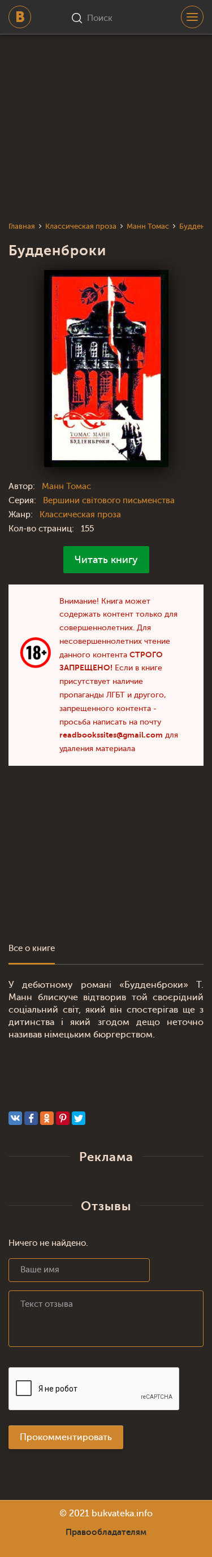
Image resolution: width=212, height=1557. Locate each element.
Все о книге (31, 948)
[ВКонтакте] (15, 1118)
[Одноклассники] (47, 1118)
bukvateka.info (122, 1513)
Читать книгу (106, 559)
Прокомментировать (66, 1437)
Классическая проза (80, 515)
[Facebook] (31, 1118)
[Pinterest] (63, 1118)
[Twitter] (78, 1118)
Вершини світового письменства (109, 500)
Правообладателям (106, 1532)
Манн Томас (66, 486)
